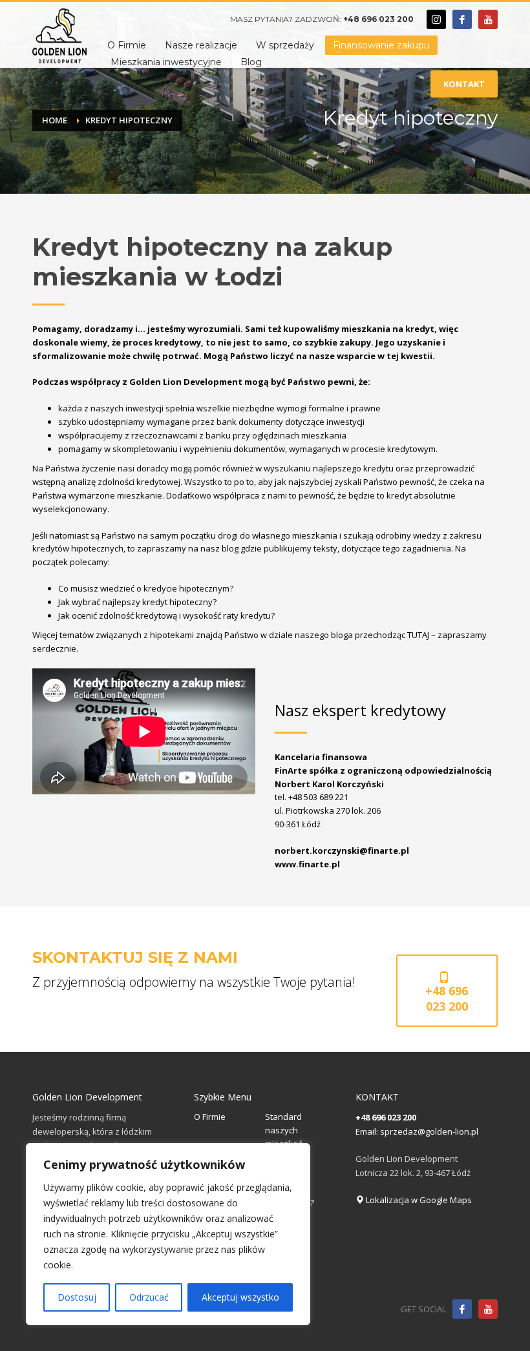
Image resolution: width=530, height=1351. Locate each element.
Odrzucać (149, 1297)
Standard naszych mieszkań (284, 1130)
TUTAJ (418, 635)
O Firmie (210, 1116)
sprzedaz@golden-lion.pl (429, 1131)
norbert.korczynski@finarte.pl (342, 850)
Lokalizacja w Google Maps (418, 1200)
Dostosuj (77, 1297)
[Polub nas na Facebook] (462, 1309)
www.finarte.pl (307, 864)
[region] (168, 1234)
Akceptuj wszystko (240, 1297)
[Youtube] (488, 19)
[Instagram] (436, 19)
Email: (367, 1131)
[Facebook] (462, 19)
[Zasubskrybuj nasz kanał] (488, 1309)
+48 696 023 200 (378, 19)
